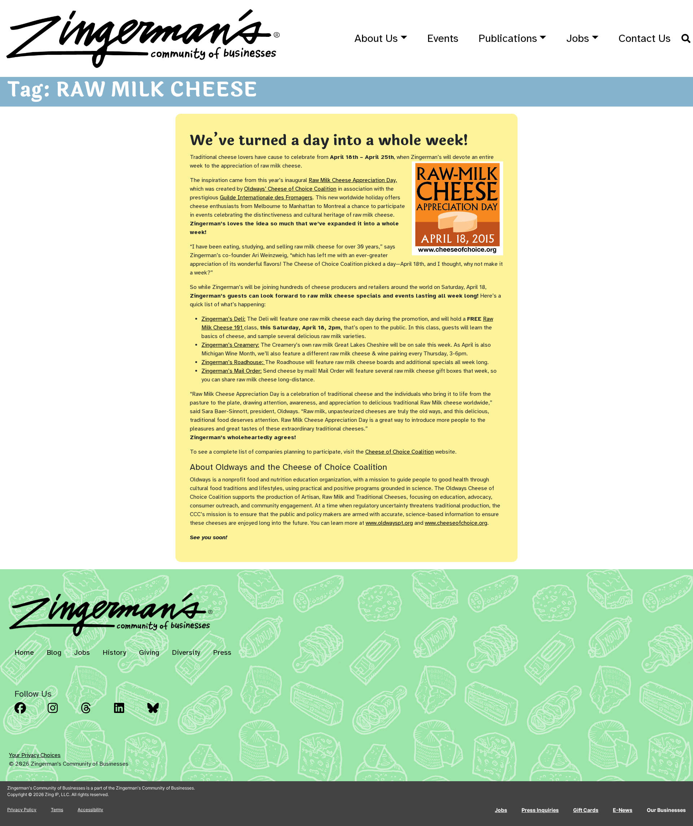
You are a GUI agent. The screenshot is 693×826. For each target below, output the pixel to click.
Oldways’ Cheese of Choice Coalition (290, 189)
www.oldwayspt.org (389, 523)
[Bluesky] (161, 713)
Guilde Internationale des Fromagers (266, 197)
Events (442, 38)
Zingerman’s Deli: (223, 319)
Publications (508, 38)
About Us (376, 38)
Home (24, 652)
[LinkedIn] (128, 713)
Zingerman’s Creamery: (230, 345)
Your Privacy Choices (35, 755)
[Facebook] (28, 713)
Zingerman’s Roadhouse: (233, 362)
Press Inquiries (540, 810)
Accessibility (90, 809)
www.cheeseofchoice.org (456, 523)
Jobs (577, 38)
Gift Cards (585, 810)
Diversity (186, 652)
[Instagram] (62, 713)
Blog (54, 652)
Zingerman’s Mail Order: (231, 371)
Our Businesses (666, 810)
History (114, 652)
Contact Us (645, 38)
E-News (622, 810)
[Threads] (95, 713)
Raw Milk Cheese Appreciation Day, (353, 180)
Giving (149, 652)
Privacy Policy (21, 809)
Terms (57, 809)
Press (222, 652)
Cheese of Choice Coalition (399, 451)
